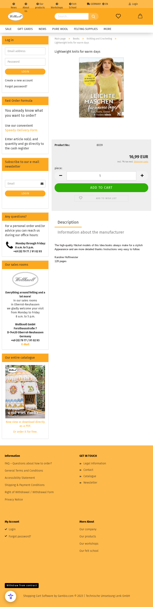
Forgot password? (16, 86)
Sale (8, 29)
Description (68, 222)
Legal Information (94, 463)
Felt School (72, 5)
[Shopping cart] (140, 16)
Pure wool (60, 29)
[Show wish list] (118, 16)
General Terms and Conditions (24, 470)
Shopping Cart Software (38, 596)
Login (134, 4)
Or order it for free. (25, 431)
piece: (58, 168)
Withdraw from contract (22, 585)
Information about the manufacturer (91, 232)
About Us (26, 7)
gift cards (25, 29)
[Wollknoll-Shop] (15, 16)
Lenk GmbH (123, 596)
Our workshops (88, 543)
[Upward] (142, 601)
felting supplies (86, 29)
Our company (87, 529)
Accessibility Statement (20, 478)
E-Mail (25, 344)
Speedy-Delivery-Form (21, 130)
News (14, 7)
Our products (40, 5)
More (107, 29)
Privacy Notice (14, 499)
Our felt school (88, 551)
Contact (88, 470)
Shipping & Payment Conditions (25, 485)
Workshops (57, 7)
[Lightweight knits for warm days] (101, 87)
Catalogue (89, 476)
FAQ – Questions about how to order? (28, 463)
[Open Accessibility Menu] (10, 596)
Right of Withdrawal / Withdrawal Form (29, 492)
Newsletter (90, 482)
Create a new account (19, 80)
